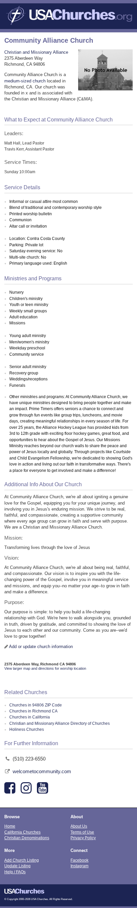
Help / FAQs (15, 872)
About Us (78, 826)
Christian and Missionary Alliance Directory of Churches (59, 723)
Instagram (79, 866)
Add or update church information (41, 646)
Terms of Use (82, 832)
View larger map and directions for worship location (45, 668)
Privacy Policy (83, 838)
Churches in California (29, 717)
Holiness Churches (26, 729)
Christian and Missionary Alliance (36, 52)
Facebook (79, 860)
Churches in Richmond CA (33, 711)
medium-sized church (25, 80)
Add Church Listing (21, 860)
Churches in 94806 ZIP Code (35, 705)
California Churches (22, 832)
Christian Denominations (26, 838)
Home (9, 826)
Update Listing (17, 866)
